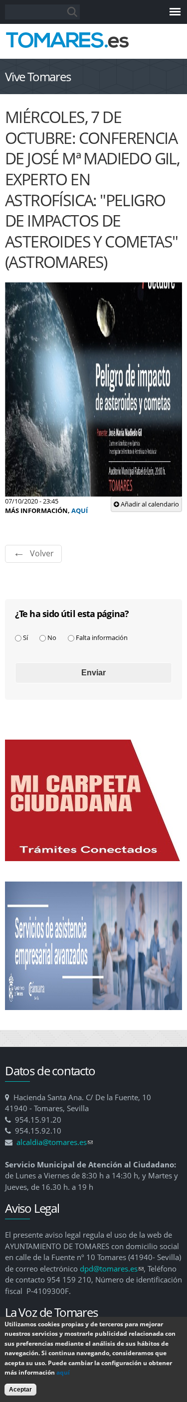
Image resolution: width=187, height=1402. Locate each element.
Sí (25, 637)
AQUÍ (79, 510)
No (51, 637)
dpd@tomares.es (112, 1269)
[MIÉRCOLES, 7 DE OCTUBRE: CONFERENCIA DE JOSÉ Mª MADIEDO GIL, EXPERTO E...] (93, 491)
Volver (42, 553)
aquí (63, 1372)
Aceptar (20, 1389)
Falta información (102, 637)
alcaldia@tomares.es (54, 1142)
